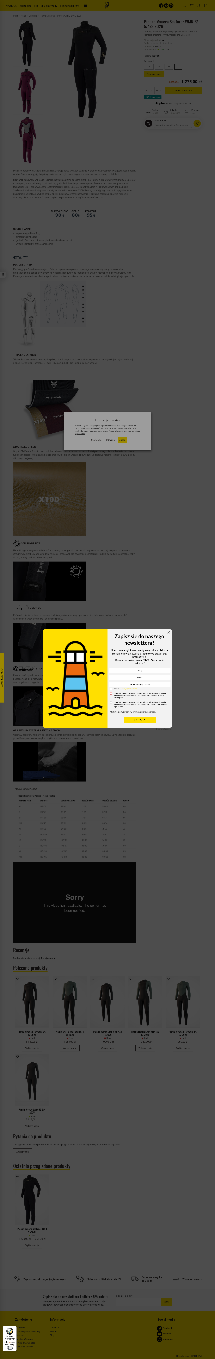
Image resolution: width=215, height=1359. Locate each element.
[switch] (10, 1348)
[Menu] (15, 1328)
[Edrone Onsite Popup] (107, 679)
